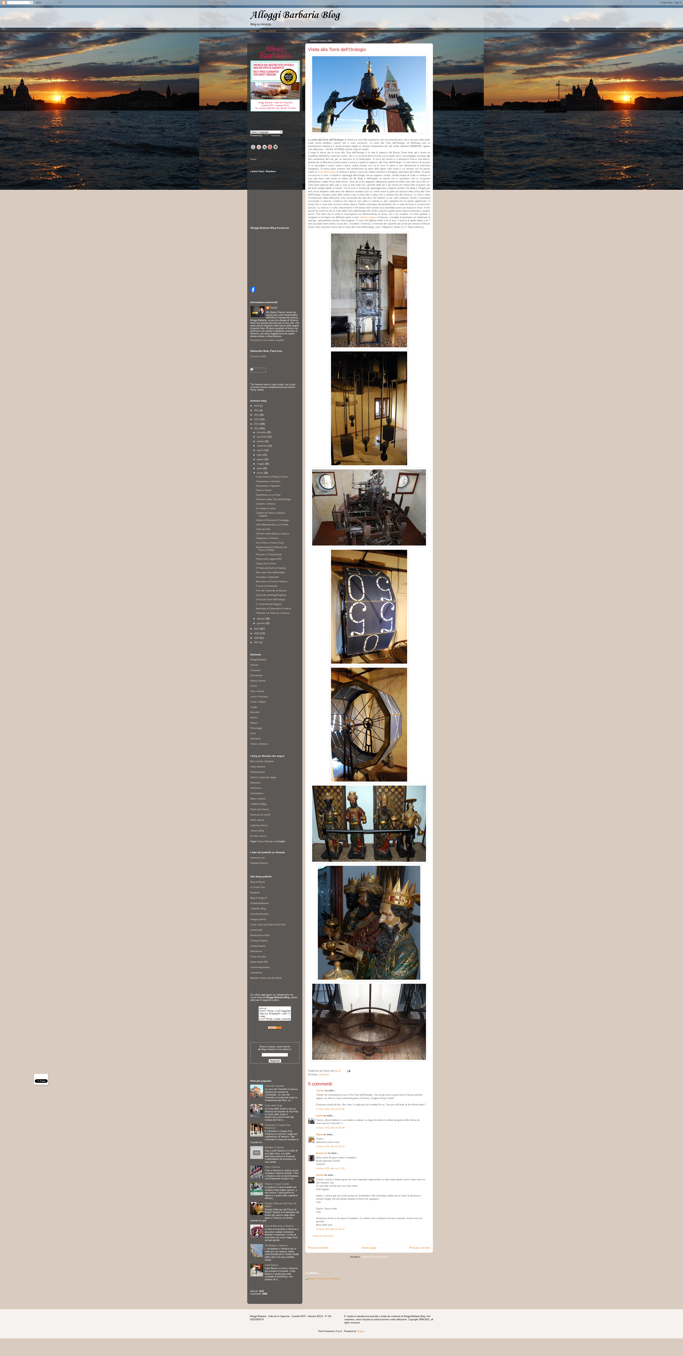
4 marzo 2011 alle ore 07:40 (330, 1127)
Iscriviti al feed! (258, 356)
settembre (262, 445)
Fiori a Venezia (272, 1167)
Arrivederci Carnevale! (267, 577)
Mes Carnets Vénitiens (262, 761)
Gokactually (256, 930)
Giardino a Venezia (265, 503)
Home (253, 31)
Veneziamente (257, 772)
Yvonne (320, 1090)
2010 (257, 628)
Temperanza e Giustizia (268, 481)
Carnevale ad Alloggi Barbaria (271, 595)
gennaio (261, 623)
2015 (257, 410)
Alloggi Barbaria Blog (295, 15)
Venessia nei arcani (260, 814)
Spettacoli (255, 738)
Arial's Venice (257, 820)
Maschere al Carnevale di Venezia (273, 608)
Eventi (253, 686)
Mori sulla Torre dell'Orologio (270, 572)
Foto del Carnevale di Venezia (271, 590)
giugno (260, 459)
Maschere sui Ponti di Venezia (271, 581)
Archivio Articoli (268, 31)
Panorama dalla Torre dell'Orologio (273, 499)
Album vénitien (258, 798)
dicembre (262, 432)
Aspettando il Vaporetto (268, 485)
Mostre (253, 717)
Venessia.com (257, 857)
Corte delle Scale (273, 1105)
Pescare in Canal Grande (269, 554)
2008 (257, 638)
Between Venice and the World (266, 978)
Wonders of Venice (274, 1147)
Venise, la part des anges (263, 777)
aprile (260, 468)
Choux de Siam (258, 956)
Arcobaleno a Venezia (276, 1245)
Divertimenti (256, 675)
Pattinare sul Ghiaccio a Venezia (273, 613)
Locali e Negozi (258, 701)
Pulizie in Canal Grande (277, 1184)
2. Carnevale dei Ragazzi (269, 604)
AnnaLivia (321, 1153)
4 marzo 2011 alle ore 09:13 (330, 1146)
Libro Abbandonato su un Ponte (272, 524)
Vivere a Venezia (259, 744)
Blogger (360, 1331)
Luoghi (253, 707)
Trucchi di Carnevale (266, 586)
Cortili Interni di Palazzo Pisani (272, 476)
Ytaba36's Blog (258, 908)
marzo (260, 473)
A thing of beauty (259, 940)
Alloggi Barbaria (258, 659)
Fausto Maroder (265, 841)
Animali (254, 665)
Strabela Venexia (259, 863)
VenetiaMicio (256, 793)
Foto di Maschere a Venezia (279, 1226)
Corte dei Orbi (263, 529)
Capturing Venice (259, 825)
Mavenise (255, 782)
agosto (260, 450)
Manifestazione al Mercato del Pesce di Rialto (271, 548)
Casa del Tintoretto (274, 1086)
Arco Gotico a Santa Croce (270, 542)
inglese (372, 217)
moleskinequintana (259, 967)
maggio (261, 463)
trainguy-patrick (258, 919)
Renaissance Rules (260, 935)
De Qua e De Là (258, 836)
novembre (262, 436)
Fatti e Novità (257, 691)
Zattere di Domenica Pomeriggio (272, 520)
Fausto (320, 1175)
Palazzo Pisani (263, 490)
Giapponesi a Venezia (267, 538)
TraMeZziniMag (258, 804)
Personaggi (256, 728)
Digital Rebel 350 (259, 962)
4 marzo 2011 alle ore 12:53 (330, 1168)
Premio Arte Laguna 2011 (269, 559)
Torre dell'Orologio (326, 172)
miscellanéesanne (259, 914)
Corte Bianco (271, 1265)
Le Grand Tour (257, 887)
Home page (369, 1247)
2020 (257, 405)
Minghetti (255, 892)
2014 (257, 415)
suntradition (256, 972)
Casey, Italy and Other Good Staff (267, 924)
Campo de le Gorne (266, 563)
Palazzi (254, 723)
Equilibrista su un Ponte (268, 495)
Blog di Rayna (257, 882)
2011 (257, 428)
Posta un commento (323, 1236)
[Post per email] (348, 1070)
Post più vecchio (419, 1247)
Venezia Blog (257, 830)
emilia (319, 1115)
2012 (257, 424)
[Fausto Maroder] (253, 291)
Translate (275, 135)
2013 (257, 419)
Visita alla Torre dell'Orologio (270, 599)
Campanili (324, 1074)
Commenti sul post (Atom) (374, 1257)
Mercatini (255, 712)
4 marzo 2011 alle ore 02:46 (330, 1109)
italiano (363, 217)
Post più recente (318, 1247)
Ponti (253, 733)
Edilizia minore (257, 680)
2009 (257, 633)
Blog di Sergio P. (258, 898)
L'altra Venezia (257, 766)
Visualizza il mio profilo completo (267, 340)
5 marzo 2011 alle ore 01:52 (330, 1229)
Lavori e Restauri (259, 696)
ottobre (261, 441)
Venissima (255, 788)
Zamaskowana (257, 946)
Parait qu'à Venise (259, 809)
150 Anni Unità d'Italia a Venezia (272, 533)
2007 (257, 642)
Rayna (319, 1134)
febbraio (261, 618)
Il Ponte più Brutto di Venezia (271, 568)
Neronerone (256, 951)
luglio (260, 455)
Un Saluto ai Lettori (266, 508)
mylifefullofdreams (259, 903)
